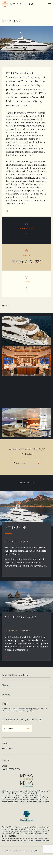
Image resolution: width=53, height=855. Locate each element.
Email (4, 766)
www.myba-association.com (35, 801)
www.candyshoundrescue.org (35, 840)
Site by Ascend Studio (32, 851)
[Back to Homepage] (21, 4)
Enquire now (20, 463)
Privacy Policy (27, 711)
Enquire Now (10, 728)
